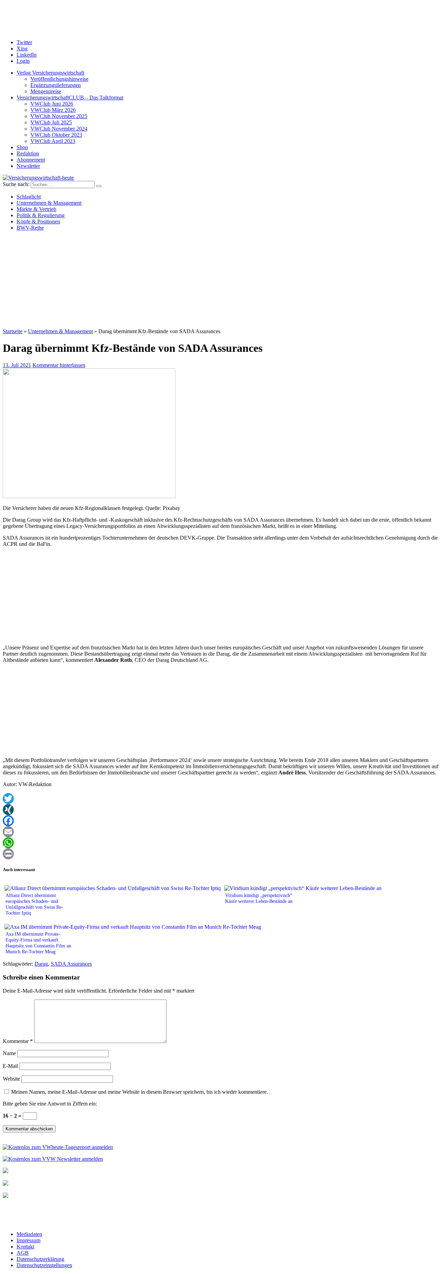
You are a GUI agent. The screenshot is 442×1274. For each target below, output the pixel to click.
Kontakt (25, 1246)
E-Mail (10, 1066)
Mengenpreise (45, 91)
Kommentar (18, 1041)
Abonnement (31, 160)
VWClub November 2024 (58, 129)
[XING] (221, 809)
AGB (23, 1253)
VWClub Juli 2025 (51, 122)
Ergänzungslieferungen (55, 85)
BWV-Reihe (30, 228)
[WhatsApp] (221, 842)
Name (9, 1053)
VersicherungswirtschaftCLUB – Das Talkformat (70, 97)
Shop (22, 147)
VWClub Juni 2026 (51, 104)
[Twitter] (221, 798)
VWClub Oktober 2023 (56, 135)
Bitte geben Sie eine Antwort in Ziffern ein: (50, 1104)
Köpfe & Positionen (38, 221)
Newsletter (28, 166)
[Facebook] (221, 820)
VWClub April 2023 (52, 141)
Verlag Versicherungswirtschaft (50, 73)
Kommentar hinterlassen (58, 365)
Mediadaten (29, 1234)
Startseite (12, 331)
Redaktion (28, 153)
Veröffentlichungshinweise (59, 79)
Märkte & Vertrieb (36, 209)
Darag (41, 964)
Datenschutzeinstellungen (44, 1265)
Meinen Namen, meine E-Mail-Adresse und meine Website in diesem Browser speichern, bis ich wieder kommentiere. (139, 1092)
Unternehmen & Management (49, 203)
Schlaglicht (29, 197)
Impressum (28, 1240)
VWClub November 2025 (58, 116)
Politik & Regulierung (41, 215)
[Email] (221, 831)
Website (11, 1079)
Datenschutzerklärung (40, 1259)
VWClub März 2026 (53, 110)
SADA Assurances (71, 964)
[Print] (221, 853)
